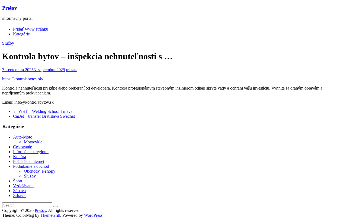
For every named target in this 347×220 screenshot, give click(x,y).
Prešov (9, 8)
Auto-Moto (22, 137)
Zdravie (19, 195)
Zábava (19, 190)
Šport (17, 181)
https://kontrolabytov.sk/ (22, 79)
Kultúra (19, 156)
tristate (71, 69)
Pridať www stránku (30, 29)
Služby (8, 43)
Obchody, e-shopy (39, 171)
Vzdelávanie (23, 185)
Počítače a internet (28, 161)
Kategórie (21, 34)
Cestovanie (22, 147)
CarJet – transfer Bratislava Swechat (46, 116)
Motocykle (33, 142)
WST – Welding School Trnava (42, 111)
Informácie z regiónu (31, 151)
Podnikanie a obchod (31, 166)
